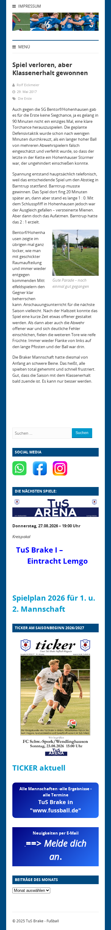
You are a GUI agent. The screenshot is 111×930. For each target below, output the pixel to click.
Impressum (29, 6)
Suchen (82, 433)
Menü (23, 47)
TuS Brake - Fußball (42, 921)
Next (86, 23)
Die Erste (25, 98)
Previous (24, 23)
